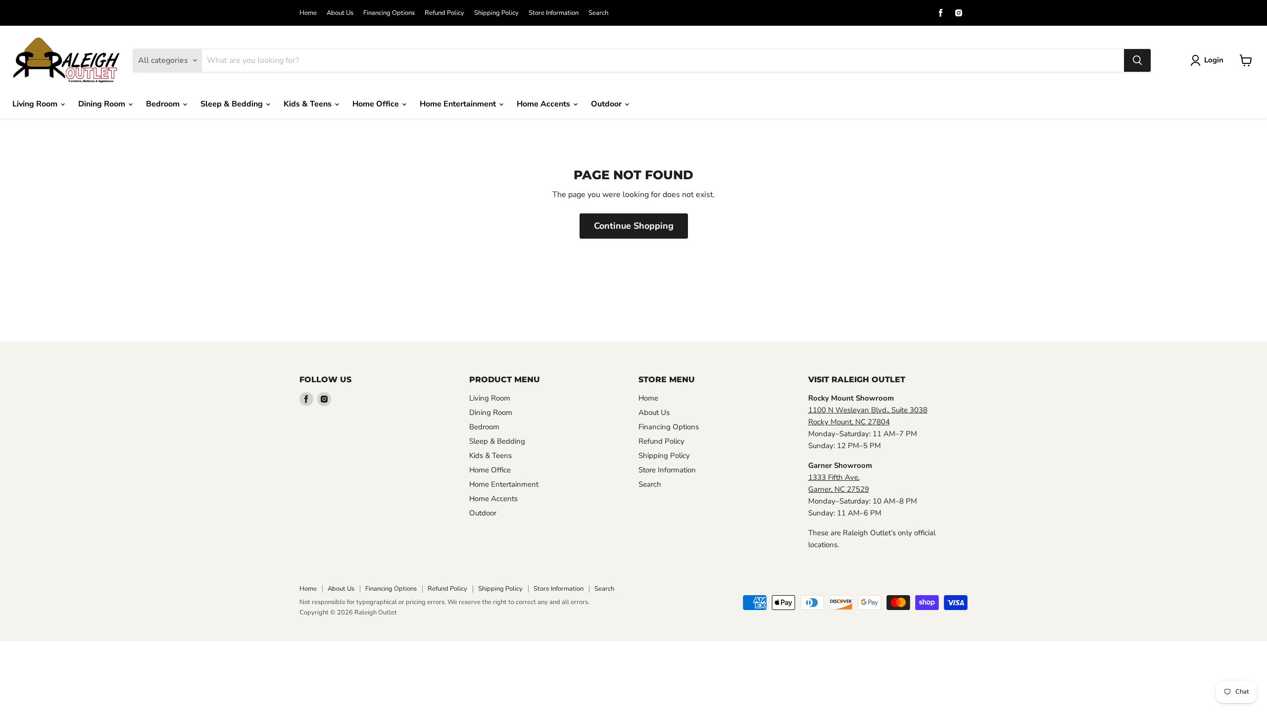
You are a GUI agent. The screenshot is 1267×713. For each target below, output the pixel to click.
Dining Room (102, 104)
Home (308, 13)
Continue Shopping (634, 226)
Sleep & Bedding (232, 104)
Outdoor (607, 104)
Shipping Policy (496, 13)
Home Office (376, 104)
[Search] (1137, 60)
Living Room (35, 104)
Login (1213, 60)
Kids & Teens (309, 104)
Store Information (554, 13)
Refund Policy (444, 13)
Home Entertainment (459, 104)
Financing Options (389, 13)
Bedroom (164, 104)
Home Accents (544, 104)
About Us (340, 13)
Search (598, 13)
